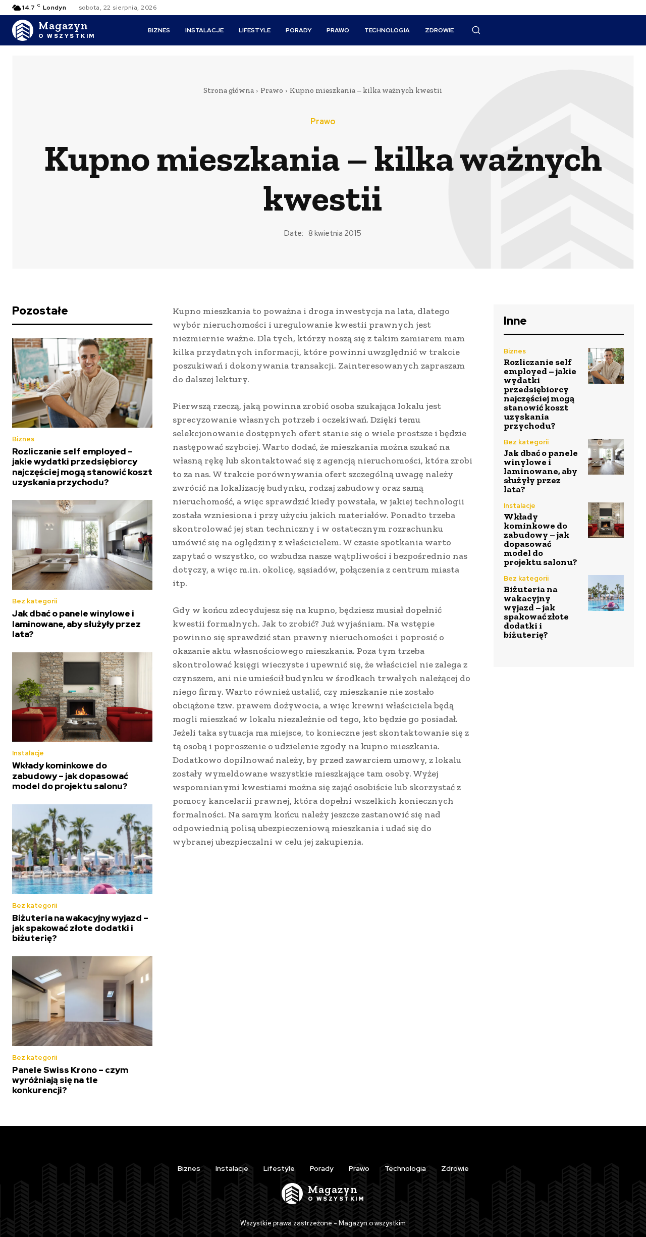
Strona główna (228, 90)
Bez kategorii (34, 601)
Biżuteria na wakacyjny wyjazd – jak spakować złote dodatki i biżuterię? (80, 928)
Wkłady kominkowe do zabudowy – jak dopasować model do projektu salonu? (70, 776)
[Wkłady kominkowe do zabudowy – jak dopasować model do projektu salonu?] (82, 697)
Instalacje (28, 753)
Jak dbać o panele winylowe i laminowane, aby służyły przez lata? (76, 624)
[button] (475, 29)
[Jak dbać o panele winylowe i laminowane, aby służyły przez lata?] (82, 545)
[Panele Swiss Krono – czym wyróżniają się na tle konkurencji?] (82, 1001)
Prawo (271, 90)
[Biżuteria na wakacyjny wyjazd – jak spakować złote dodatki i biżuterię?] (82, 849)
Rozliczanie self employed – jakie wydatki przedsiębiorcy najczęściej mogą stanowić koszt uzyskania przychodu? (82, 467)
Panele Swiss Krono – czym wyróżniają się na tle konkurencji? (70, 1080)
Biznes (23, 439)
